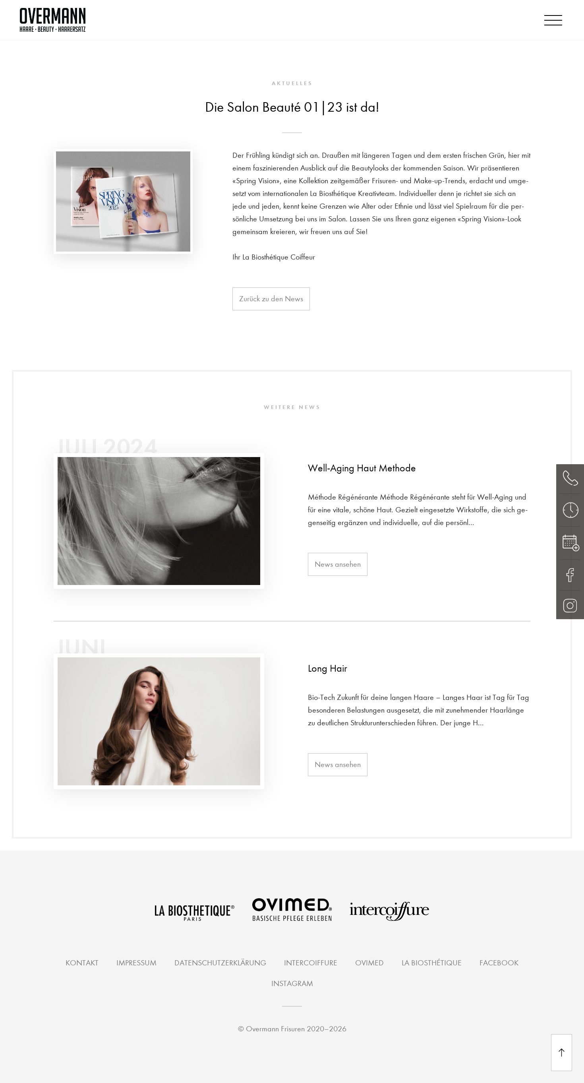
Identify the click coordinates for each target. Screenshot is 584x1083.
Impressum (136, 962)
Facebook (499, 962)
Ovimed (369, 962)
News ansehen (338, 564)
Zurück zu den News (271, 298)
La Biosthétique (432, 962)
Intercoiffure (310, 962)
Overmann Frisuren (275, 1028)
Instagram (292, 983)
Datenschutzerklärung (220, 962)
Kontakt (82, 962)
